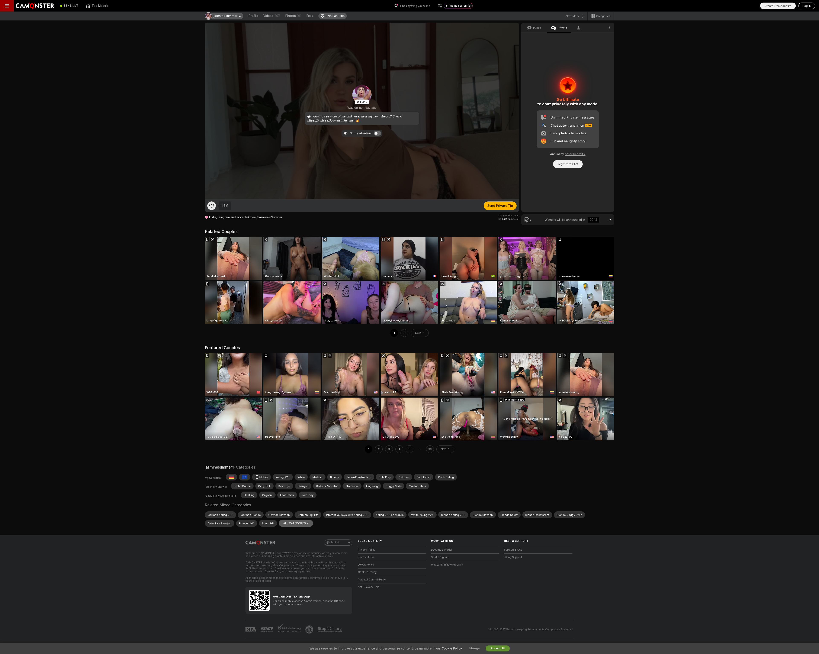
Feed (309, 16)
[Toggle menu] (7, 6)
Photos (293, 16)
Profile (253, 16)
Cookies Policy (367, 572)
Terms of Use (366, 557)
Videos (271, 16)
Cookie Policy (452, 648)
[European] (244, 477)
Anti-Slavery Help (368, 587)
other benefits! (575, 154)
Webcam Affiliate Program (447, 564)
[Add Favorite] (211, 205)
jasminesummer (218, 467)
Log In (807, 5)
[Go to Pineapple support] (309, 629)
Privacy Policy (366, 549)
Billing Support (513, 557)
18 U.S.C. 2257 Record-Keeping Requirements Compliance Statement (530, 629)
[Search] (440, 6)
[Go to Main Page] (35, 6)
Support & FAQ (513, 549)
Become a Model (441, 549)
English (335, 542)
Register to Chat (568, 164)
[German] (231, 477)
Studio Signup (440, 557)
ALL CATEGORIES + (296, 523)
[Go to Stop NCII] (330, 629)
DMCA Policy (366, 564)
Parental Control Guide (372, 579)
